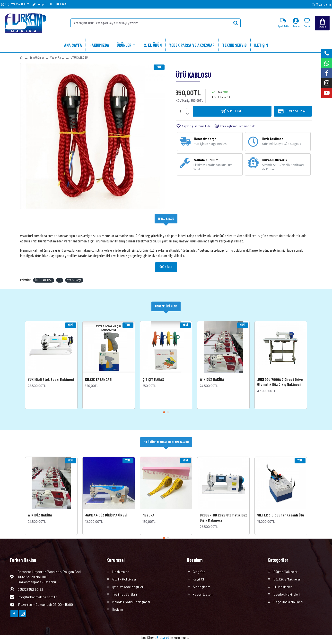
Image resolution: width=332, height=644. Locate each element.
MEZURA (148, 515)
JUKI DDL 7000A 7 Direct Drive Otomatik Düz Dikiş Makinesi (280, 382)
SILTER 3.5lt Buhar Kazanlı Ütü (280, 515)
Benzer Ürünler (166, 306)
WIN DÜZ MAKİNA (212, 379)
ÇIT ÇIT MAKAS (153, 379)
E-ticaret (163, 638)
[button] (164, 412)
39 (59, 280)
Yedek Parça (57, 57)
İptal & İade (166, 219)
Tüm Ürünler (36, 57)
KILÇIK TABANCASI (98, 379)
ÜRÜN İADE (166, 267)
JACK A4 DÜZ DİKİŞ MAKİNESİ (106, 515)
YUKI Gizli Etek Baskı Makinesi (51, 379)
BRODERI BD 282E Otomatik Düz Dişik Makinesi (223, 517)
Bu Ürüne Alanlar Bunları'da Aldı (166, 442)
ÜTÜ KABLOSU (43, 280)
